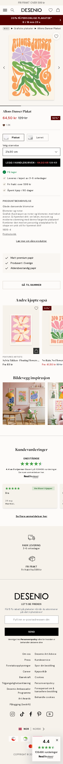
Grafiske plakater (23, 28)
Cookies (39, 677)
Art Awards (24, 698)
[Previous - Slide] (4, 67)
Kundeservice (42, 659)
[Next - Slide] (59, 67)
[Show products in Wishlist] (50, 10)
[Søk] (12, 10)
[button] (46, 749)
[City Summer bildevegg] (24, 403)
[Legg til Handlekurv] (36, 351)
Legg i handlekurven (31, 162)
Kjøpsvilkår (41, 671)
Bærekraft (25, 677)
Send (31, 631)
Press (28, 659)
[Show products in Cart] (58, 10)
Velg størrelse (11, 145)
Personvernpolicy (28, 639)
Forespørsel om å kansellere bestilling (46, 690)
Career (27, 671)
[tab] (10, 104)
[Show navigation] (5, 10)
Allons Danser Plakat (49, 28)
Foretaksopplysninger (18, 665)
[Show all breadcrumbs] (6, 28)
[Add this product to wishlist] (56, 36)
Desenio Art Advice (45, 654)
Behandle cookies (45, 697)
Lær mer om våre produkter (31, 241)
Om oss (26, 654)
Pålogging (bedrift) (20, 704)
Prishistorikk (9, 234)
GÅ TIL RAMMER (31, 284)
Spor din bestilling (45, 665)
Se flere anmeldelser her (31, 516)
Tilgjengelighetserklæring (16, 683)
